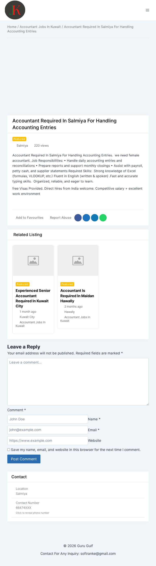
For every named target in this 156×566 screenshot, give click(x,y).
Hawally (69, 311)
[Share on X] (86, 217)
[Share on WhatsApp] (103, 217)
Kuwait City (27, 317)
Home (11, 27)
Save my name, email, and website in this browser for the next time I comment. (76, 450)
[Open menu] (147, 10)
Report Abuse (60, 217)
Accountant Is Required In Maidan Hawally (77, 295)
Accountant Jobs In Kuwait (40, 27)
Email (94, 430)
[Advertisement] (78, 70)
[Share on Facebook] (78, 217)
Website (94, 441)
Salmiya (22, 145)
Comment (16, 410)
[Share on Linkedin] (94, 217)
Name (94, 419)
